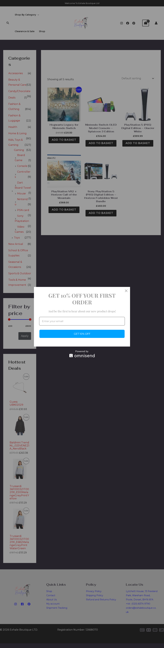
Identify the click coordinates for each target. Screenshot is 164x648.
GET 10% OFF (82, 333)
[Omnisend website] (82, 354)
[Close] (126, 291)
